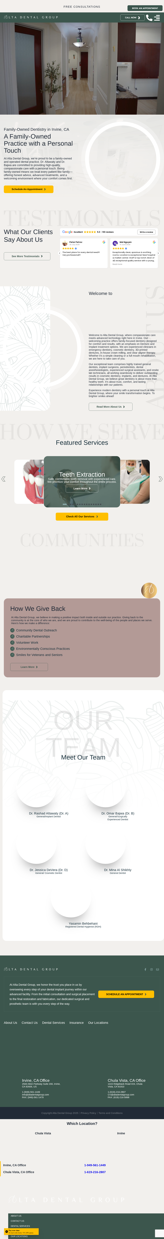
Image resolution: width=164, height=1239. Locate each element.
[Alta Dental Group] (43, 1155)
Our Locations (98, 1022)
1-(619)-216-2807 (117, 1092)
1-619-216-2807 (95, 1172)
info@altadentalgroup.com (35, 1094)
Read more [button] (67, 264)
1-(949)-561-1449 (31, 1092)
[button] (158, 253)
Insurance (76, 1022)
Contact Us (30, 1022)
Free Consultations (82, 6)
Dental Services (53, 1022)
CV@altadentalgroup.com (121, 1094)
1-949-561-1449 (95, 1165)
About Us (10, 1022)
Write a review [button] (146, 232)
